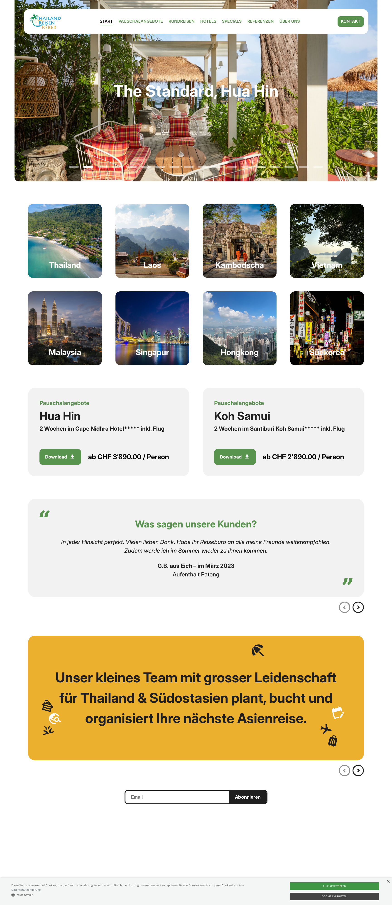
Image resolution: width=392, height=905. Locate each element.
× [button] (388, 881)
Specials (232, 22)
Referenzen (260, 22)
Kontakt (350, 21)
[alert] (196, 891)
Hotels (208, 22)
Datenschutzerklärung (26, 890)
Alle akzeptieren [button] (334, 886)
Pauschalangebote (141, 22)
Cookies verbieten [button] (334, 896)
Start (106, 22)
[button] (131, 895)
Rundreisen (182, 22)
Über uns (289, 22)
